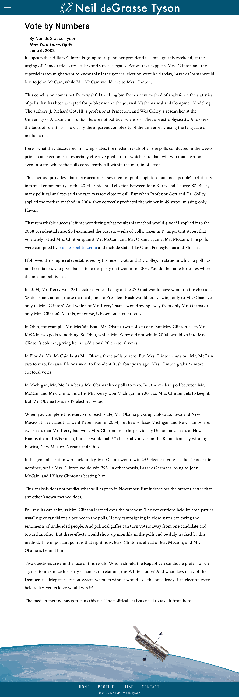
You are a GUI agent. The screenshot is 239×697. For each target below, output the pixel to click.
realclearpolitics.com (77, 247)
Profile (106, 686)
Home (84, 686)
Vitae (128, 686)
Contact (151, 686)
